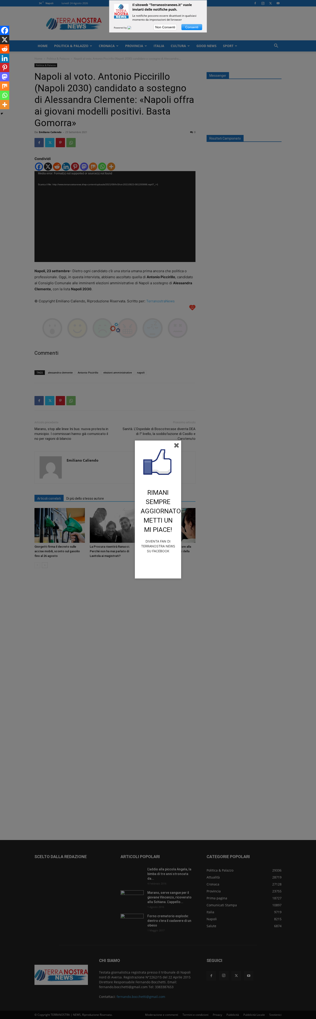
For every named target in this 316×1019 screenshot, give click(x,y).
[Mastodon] (4, 76)
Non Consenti (165, 27)
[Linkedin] (4, 58)
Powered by (120, 27)
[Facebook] (4, 30)
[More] (4, 104)
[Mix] (4, 86)
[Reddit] (4, 49)
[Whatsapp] (4, 95)
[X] (4, 39)
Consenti (191, 27)
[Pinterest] (4, 67)
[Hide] (2, 113)
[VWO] (132, 27)
